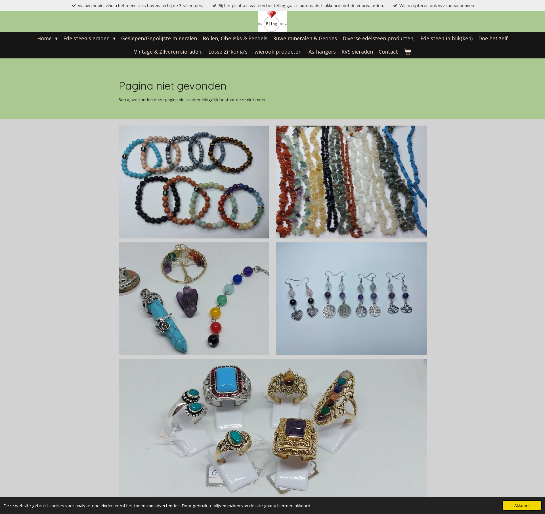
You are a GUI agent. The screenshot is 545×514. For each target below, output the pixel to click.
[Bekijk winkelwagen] (407, 51)
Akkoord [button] (522, 505)
